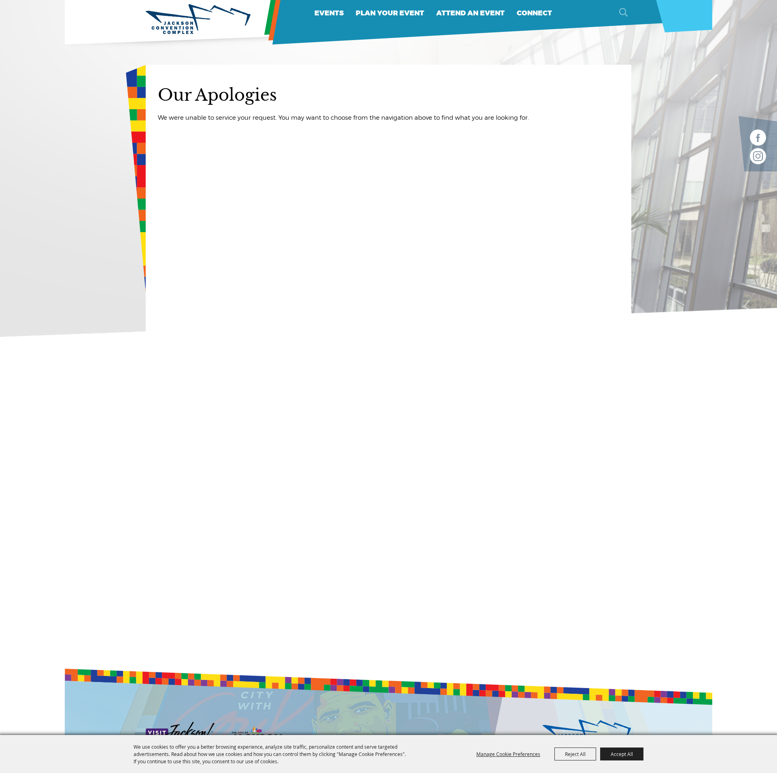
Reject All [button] (575, 754)
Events (329, 13)
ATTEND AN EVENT (470, 13)
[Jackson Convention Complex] (198, 19)
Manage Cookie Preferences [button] (508, 754)
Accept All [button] (622, 754)
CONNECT (534, 13)
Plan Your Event (390, 13)
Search (623, 12)
